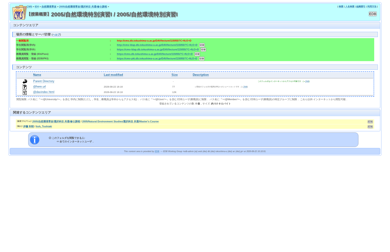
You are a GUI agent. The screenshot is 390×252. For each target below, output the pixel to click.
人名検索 (349, 6)
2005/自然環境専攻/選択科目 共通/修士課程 (83, 6)
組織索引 (360, 6)
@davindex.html (43, 92)
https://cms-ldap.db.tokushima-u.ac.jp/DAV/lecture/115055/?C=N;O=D (158, 49)
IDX (37, 6)
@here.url (39, 86)
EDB (157, 151)
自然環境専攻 (49, 6)
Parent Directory (43, 81)
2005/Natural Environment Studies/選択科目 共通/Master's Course (120, 121)
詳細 (307, 81)
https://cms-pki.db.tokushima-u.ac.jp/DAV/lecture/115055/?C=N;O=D (157, 58)
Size (175, 74)
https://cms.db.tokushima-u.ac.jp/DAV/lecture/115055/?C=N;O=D (155, 54)
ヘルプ (56, 34)
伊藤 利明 (28, 126)
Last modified (113, 74)
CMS (29, 6)
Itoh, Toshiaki (44, 126)
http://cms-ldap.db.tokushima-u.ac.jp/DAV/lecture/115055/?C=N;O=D (157, 45)
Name (37, 74)
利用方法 (371, 6)
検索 (341, 6)
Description (201, 74)
